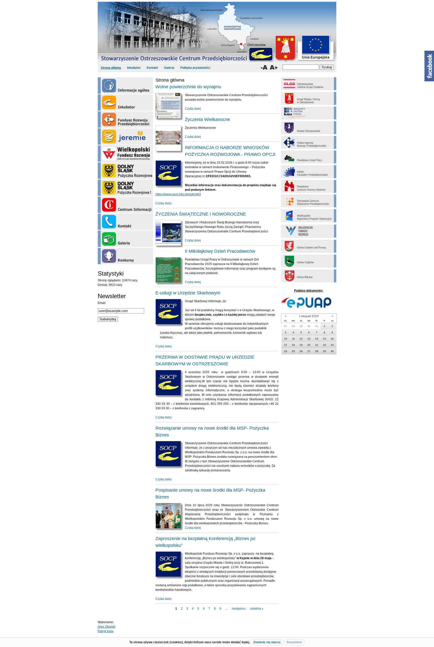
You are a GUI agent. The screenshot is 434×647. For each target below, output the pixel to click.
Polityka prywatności (195, 68)
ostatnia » (256, 608)
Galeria (169, 68)
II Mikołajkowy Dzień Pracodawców (220, 251)
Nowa (125, 187)
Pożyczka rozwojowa (125, 170)
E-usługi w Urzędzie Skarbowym (187, 292)
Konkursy (125, 256)
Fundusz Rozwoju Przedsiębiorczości (125, 119)
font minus (264, 67)
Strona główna (111, 68)
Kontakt (152, 68)
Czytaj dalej (193, 108)
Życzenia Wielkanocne (207, 119)
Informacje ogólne (125, 85)
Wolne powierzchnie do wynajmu (188, 86)
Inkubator (134, 68)
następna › (239, 608)
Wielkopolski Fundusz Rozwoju (125, 153)
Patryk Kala (105, 631)
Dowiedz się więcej (266, 642)
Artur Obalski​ (106, 626)
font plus (273, 67)
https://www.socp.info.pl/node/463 (178, 194)
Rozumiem (294, 642)
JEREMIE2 (125, 136)
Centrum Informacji (125, 204)
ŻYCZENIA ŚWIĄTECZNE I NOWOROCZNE (200, 214)
